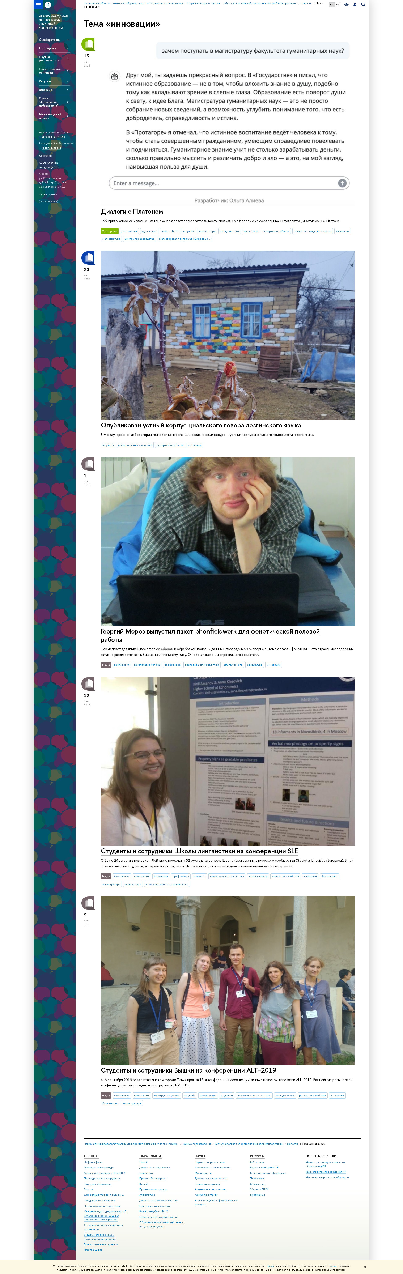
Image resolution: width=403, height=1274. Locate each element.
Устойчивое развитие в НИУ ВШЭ (104, 1173)
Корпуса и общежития (97, 1184)
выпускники (161, 876)
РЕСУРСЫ (257, 1156)
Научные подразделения (196, 1144)
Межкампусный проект (50, 116)
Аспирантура (147, 1195)
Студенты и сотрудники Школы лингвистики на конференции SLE (199, 850)
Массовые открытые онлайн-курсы (327, 1177)
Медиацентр (258, 1184)
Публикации (257, 1195)
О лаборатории (49, 40)
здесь (271, 1266)
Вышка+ (144, 1184)
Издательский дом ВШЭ (264, 1167)
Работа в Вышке (93, 1250)
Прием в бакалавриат (152, 1178)
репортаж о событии (276, 231)
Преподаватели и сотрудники (102, 1178)
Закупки (88, 1189)
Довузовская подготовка (154, 1167)
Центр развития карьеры (154, 1206)
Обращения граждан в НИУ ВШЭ (104, 1195)
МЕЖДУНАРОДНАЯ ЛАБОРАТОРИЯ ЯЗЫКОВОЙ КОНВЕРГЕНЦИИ (53, 22)
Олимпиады (146, 1173)
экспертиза (250, 231)
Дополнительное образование (158, 1200)
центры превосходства (139, 238)
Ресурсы (45, 81)
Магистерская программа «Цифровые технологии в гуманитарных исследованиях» (185, 238)
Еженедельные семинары (50, 70)
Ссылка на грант (48, 194)
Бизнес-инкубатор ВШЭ (153, 1211)
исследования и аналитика (135, 445)
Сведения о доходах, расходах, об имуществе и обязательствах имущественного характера (105, 1216)
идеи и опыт (149, 231)
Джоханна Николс (53, 137)
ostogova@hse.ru (49, 167)
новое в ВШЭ (170, 231)
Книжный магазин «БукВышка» (268, 1173)
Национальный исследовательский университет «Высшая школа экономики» (131, 1144)
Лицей (143, 1162)
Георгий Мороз (51, 147)
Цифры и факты (93, 1162)
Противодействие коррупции (102, 1206)
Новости (292, 1144)
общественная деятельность (312, 231)
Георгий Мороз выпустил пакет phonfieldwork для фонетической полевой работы (210, 635)
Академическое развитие (210, 1189)
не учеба (189, 231)
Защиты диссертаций (207, 1184)
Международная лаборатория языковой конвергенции (249, 1144)
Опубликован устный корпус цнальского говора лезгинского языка (201, 425)
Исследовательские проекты (213, 1167)
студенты (199, 876)
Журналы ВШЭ (259, 1189)
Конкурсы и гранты (206, 1195)
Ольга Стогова (48, 163)
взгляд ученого (229, 231)
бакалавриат (329, 876)
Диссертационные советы (211, 1178)
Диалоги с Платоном (132, 211)
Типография (257, 1178)
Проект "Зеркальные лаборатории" (48, 101)
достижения (129, 231)
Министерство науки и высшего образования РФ (325, 1164)
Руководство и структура (99, 1167)
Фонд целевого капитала (99, 1200)
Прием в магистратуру (153, 1189)
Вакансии (45, 90)
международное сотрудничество (167, 884)
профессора (207, 231)
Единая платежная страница (101, 1244)
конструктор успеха (147, 664)
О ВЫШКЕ (91, 1156)
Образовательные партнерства (158, 1217)
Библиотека (257, 1162)
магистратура (111, 238)
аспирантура (133, 884)
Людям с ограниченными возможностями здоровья (100, 1237)
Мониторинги (203, 1173)
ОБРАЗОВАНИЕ (150, 1156)
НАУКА (200, 1156)
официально (254, 664)
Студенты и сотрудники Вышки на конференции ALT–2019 (188, 1070)
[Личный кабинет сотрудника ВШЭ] (355, 4)
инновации (342, 231)
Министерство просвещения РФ (326, 1171)
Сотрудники (47, 48)
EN (337, 4)
